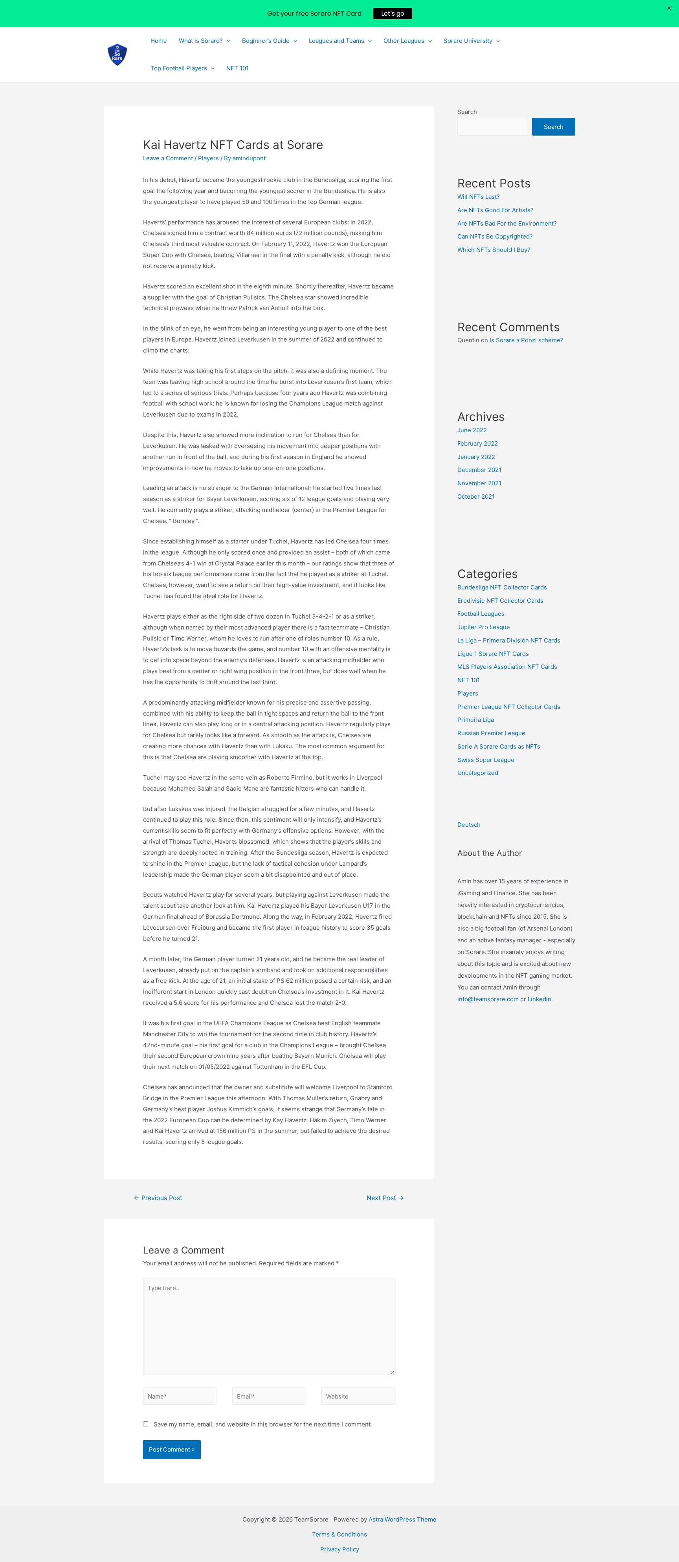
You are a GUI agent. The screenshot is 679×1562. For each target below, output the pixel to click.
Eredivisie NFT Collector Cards (500, 600)
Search (467, 112)
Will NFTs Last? (478, 196)
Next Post (385, 1198)
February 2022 (477, 443)
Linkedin (539, 999)
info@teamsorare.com (488, 999)
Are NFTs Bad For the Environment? (507, 223)
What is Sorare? (201, 40)
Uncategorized (477, 772)
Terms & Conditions (339, 1534)
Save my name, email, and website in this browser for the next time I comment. (263, 1424)
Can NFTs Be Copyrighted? (495, 236)
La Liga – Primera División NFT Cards (508, 640)
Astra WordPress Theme (403, 1519)
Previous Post (158, 1198)
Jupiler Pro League (483, 627)
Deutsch (469, 824)
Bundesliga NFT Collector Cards (502, 587)
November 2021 (479, 483)
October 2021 (476, 496)
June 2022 (472, 430)
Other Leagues (404, 40)
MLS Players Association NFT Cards (507, 666)
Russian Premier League (491, 733)
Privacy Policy (339, 1549)
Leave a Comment (168, 158)
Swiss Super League (485, 760)
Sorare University (468, 40)
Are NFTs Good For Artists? (495, 210)
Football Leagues (481, 613)
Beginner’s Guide (266, 40)
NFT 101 (237, 68)
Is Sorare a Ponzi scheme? (526, 340)
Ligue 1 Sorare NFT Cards (493, 653)
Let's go (392, 13)
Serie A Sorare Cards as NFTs (498, 746)
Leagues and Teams (336, 40)
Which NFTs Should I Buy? (493, 249)
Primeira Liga (475, 719)
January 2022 (476, 457)
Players (208, 158)
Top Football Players (178, 68)
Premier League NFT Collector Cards (508, 706)
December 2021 (479, 470)
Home (158, 40)
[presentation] (226, 41)
